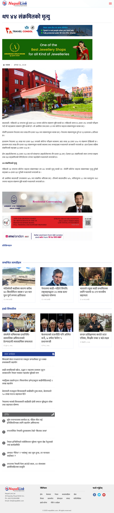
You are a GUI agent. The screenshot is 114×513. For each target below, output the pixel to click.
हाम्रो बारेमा (43, 502)
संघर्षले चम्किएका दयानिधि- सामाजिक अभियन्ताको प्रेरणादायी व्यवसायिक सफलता (18, 338)
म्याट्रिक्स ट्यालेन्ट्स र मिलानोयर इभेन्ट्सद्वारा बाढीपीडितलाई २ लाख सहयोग (27, 382)
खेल (75, 494)
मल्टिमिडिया (77, 498)
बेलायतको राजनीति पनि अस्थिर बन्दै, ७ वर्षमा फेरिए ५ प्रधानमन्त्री (56, 338)
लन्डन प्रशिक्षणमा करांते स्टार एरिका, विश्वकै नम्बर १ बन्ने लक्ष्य (94, 336)
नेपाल (56, 494)
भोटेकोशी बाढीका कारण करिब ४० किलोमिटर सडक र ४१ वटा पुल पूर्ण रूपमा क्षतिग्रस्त (17, 292)
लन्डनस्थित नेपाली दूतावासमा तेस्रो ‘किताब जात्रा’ (27, 431)
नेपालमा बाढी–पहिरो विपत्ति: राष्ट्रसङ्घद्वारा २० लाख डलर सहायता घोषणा (54, 292)
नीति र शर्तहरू (55, 502)
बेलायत (48, 494)
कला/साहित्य (66, 494)
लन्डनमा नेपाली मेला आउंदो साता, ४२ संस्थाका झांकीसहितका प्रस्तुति (26, 465)
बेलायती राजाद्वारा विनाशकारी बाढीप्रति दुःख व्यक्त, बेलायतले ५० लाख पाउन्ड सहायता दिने (26, 392)
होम (41, 494)
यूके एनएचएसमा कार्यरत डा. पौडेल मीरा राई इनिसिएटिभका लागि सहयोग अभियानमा (25, 421)
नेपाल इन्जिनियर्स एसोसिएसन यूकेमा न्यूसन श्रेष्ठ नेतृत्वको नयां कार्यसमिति (30, 443)
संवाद (68, 498)
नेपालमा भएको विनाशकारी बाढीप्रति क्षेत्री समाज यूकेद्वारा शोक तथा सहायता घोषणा (27, 403)
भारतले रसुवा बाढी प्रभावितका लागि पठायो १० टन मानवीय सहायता (94, 292)
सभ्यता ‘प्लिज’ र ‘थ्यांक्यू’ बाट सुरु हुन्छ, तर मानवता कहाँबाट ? (28, 454)
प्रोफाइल (59, 498)
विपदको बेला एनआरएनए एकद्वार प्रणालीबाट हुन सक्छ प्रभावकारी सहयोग (24, 360)
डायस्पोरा (50, 498)
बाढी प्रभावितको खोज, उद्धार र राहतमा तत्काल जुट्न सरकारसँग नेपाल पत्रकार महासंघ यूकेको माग (23, 371)
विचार (42, 498)
